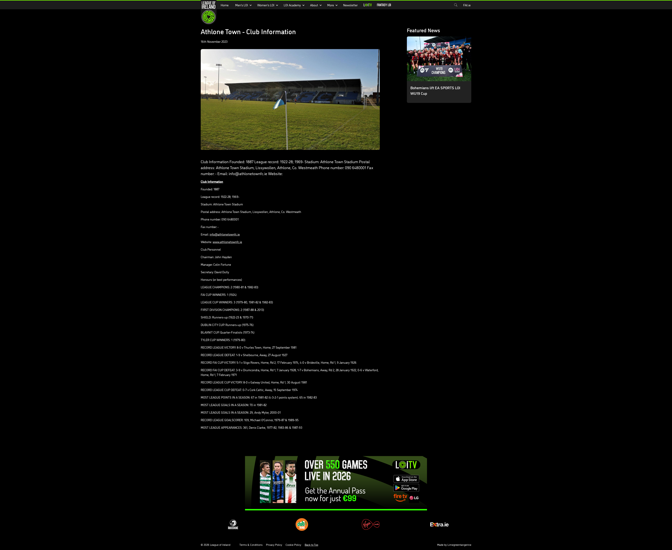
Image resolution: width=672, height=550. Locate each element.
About (314, 4)
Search (455, 4)
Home (225, 4)
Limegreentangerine (459, 544)
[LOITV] (368, 5)
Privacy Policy (274, 544)
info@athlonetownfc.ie (225, 234)
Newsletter (350, 4)
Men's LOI (241, 4)
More (330, 4)
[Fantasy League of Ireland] (384, 5)
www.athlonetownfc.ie (227, 242)
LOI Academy (292, 4)
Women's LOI (265, 4)
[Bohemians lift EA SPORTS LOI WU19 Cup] (439, 69)
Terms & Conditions (250, 544)
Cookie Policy (293, 544)
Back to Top (311, 544)
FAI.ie (467, 4)
